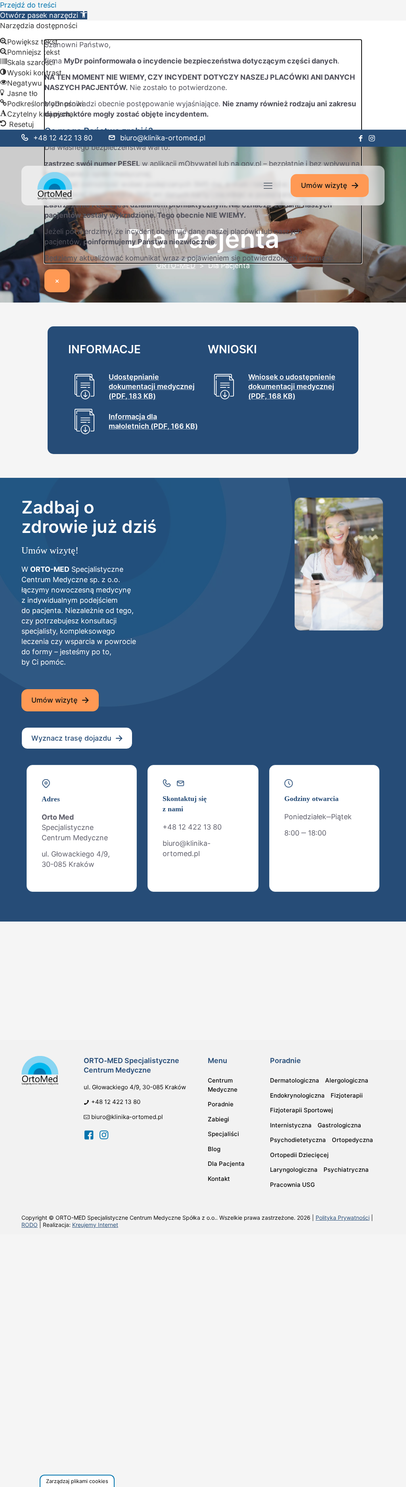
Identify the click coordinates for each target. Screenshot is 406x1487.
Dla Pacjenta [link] (226, 1163)
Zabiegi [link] (218, 1119)
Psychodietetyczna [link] (298, 1140)
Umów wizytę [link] (324, 185)
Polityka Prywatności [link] (343, 1217)
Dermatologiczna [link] (294, 1080)
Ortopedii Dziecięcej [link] (299, 1155)
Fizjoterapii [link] (347, 1095)
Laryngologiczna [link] (294, 1169)
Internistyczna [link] (291, 1125)
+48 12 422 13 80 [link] (62, 138)
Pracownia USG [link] (292, 1184)
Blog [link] (214, 1149)
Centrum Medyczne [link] (222, 1085)
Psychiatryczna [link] (346, 1169)
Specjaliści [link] (223, 1134)
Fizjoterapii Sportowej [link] (301, 1110)
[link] (43, 15)
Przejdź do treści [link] (28, 5)
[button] (77, 1481)
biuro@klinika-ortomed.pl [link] (162, 138)
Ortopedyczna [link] (352, 1140)
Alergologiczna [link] (346, 1080)
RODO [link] (29, 1224)
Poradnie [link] (221, 1104)
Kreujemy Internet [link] (95, 1224)
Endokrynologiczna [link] (297, 1095)
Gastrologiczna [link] (339, 1125)
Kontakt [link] (219, 1178)
